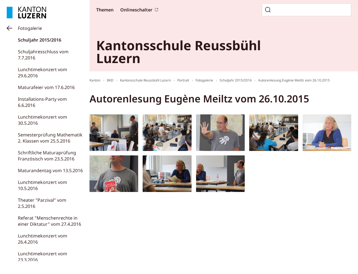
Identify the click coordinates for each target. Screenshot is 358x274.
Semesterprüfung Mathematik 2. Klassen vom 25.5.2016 (50, 138)
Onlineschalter (136, 10)
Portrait (183, 80)
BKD (110, 80)
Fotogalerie (30, 28)
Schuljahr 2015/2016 (39, 40)
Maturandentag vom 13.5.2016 (50, 170)
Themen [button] (105, 10)
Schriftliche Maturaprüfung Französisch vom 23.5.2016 (47, 156)
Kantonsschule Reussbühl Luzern (145, 80)
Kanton (95, 80)
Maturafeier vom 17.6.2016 (46, 87)
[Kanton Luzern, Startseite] (26, 12)
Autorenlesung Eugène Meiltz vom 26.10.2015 (294, 80)
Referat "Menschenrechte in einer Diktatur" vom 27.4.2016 (49, 221)
